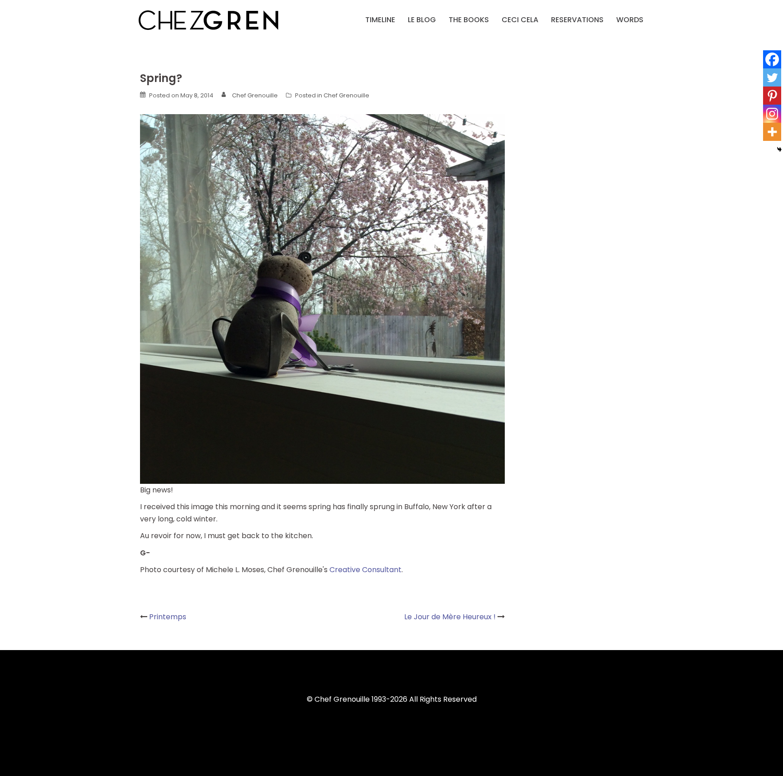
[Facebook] (772, 59)
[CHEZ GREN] (208, 19)
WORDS (629, 19)
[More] (772, 132)
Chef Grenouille (255, 95)
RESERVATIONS (577, 19)
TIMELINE (380, 19)
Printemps (167, 617)
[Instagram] (772, 114)
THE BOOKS (469, 19)
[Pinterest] (772, 96)
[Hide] (779, 149)
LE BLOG (422, 19)
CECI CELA (520, 19)
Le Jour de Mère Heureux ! (450, 617)
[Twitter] (772, 77)
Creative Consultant (365, 569)
